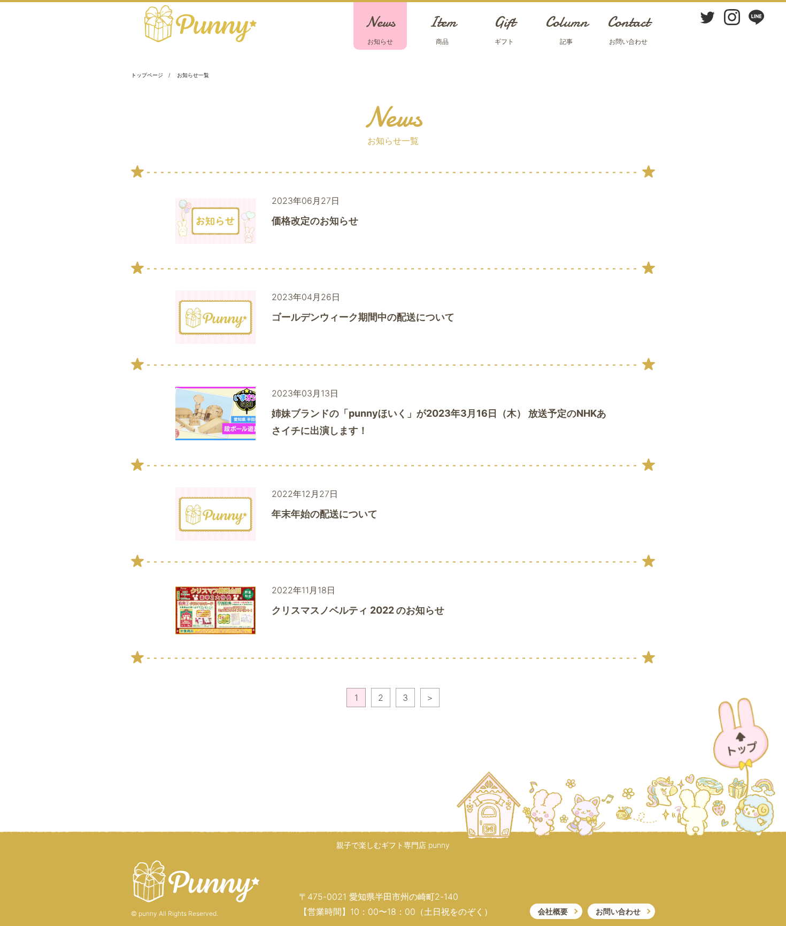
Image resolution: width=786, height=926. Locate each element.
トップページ (147, 75)
